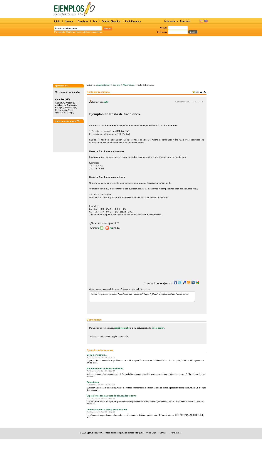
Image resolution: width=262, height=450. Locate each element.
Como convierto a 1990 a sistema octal (107, 409)
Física (58, 110)
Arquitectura (60, 105)
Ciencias (59, 99)
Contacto (163, 433)
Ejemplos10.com (103, 85)
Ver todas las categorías (67, 92)
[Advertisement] (180, 60)
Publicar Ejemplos (111, 21)
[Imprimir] (197, 92)
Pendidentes (176, 433)
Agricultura (60, 103)
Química (59, 112)
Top (95, 21)
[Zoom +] (201, 92)
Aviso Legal (151, 433)
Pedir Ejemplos (133, 21)
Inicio (57, 21)
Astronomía (72, 105)
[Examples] (206, 22)
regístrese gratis (121, 328)
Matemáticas (67, 110)
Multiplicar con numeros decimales (105, 368)
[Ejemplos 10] (74, 15)
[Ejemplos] (201, 22)
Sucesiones (93, 382)
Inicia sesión (170, 21)
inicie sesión (158, 328)
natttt (105, 102)
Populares (83, 21)
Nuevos (69, 21)
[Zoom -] (205, 92)
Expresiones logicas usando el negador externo (111, 396)
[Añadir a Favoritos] (193, 92)
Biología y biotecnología (65, 108)
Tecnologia (68, 112)
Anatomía (70, 103)
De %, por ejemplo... (97, 355)
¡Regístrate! (185, 21)
